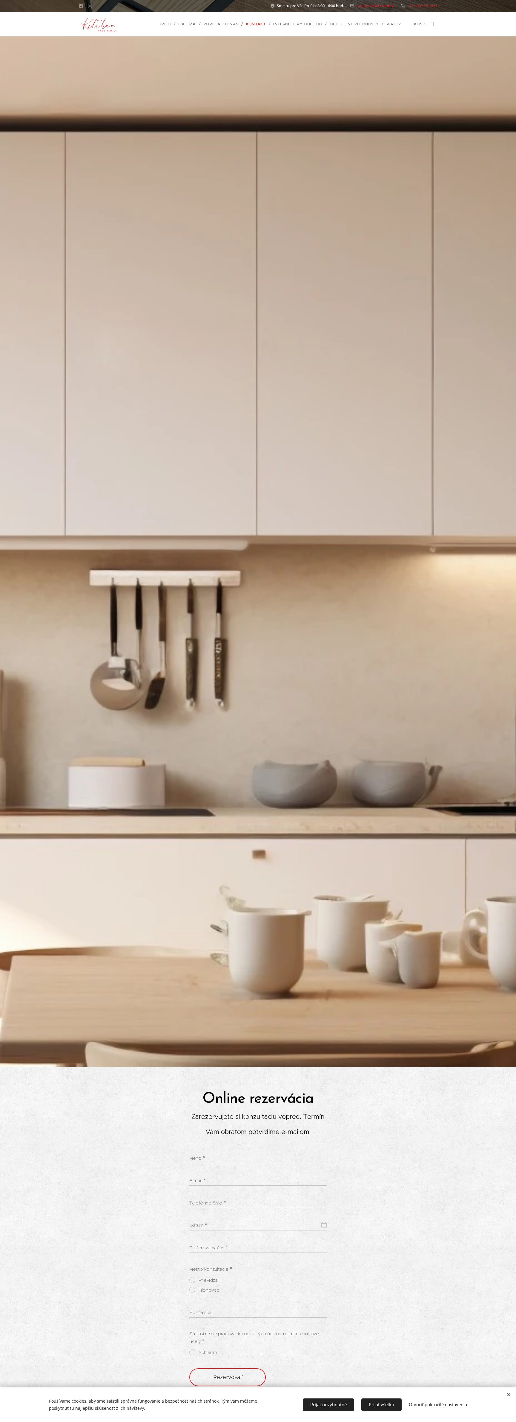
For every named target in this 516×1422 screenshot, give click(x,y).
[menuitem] (166, 24)
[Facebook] (81, 6)
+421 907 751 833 (422, 5)
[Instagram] (90, 6)
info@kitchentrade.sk (376, 5)
